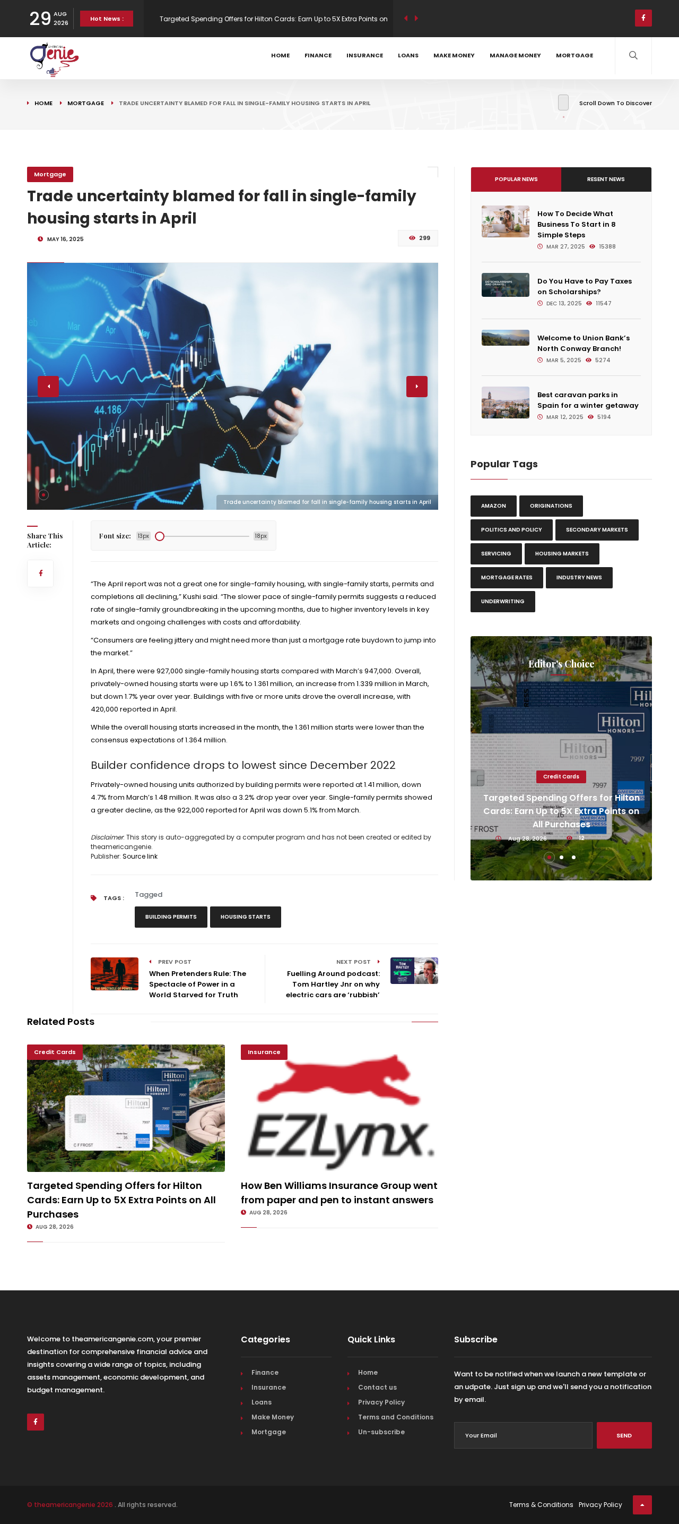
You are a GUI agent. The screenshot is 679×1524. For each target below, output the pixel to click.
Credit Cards (55, 1052)
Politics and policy (511, 530)
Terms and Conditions (395, 1417)
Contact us (377, 1387)
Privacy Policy (381, 1402)
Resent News (606, 179)
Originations (551, 506)
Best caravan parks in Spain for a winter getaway (588, 400)
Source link (140, 856)
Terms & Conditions (541, 1504)
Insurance (364, 55)
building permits (171, 917)
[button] (43, 494)
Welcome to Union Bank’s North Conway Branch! (583, 343)
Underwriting (503, 601)
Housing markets (562, 554)
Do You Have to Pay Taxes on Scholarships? (584, 286)
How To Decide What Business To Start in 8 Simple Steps (576, 224)
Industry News (579, 577)
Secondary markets (597, 530)
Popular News (516, 179)
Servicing (496, 554)
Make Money (454, 55)
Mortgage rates (507, 577)
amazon (493, 506)
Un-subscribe (381, 1431)
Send (624, 1435)
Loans (408, 55)
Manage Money (515, 55)
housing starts (246, 917)
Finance (318, 55)
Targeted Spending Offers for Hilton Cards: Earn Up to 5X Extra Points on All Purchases (121, 1200)
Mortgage (574, 55)
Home (280, 55)
